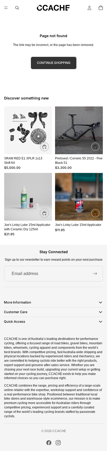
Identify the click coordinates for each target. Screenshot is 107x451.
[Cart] (100, 8)
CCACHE (59, 431)
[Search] (17, 8)
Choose (99, 146)
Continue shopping (53, 63)
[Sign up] (95, 273)
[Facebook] (49, 443)
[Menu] (6, 8)
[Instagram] (58, 443)
